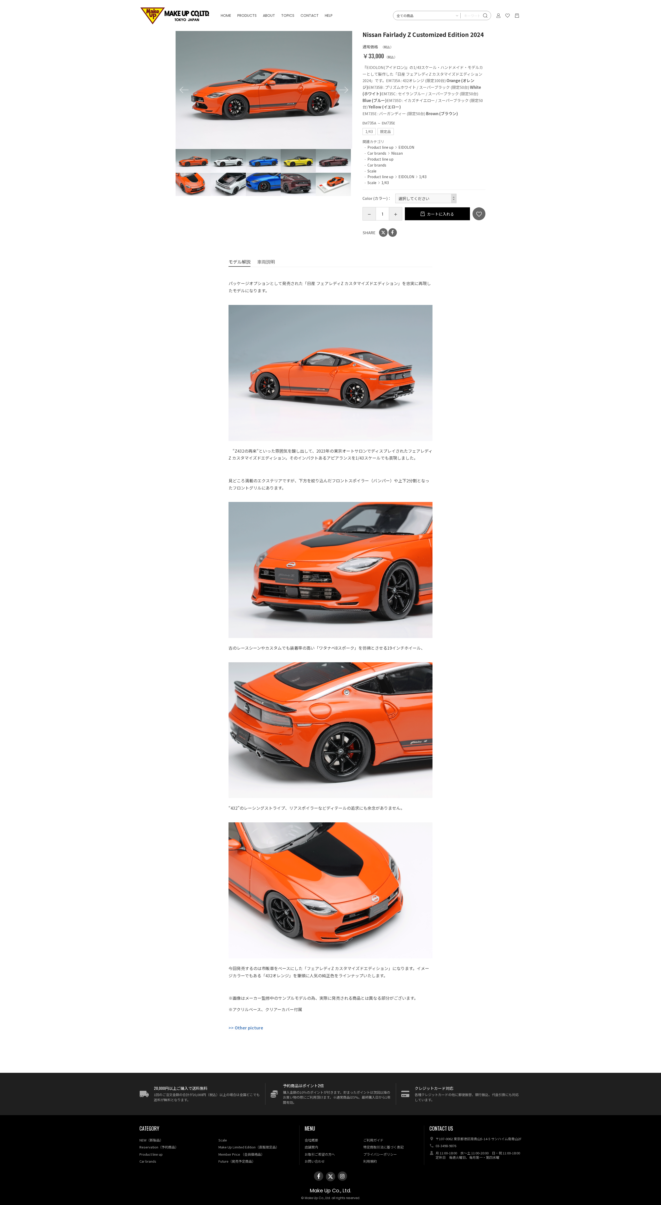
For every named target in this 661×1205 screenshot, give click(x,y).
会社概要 (311, 1140)
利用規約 (370, 1161)
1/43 (423, 176)
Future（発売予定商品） (236, 1161)
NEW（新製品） (151, 1140)
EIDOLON (406, 147)
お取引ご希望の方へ (320, 1154)
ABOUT (269, 15)
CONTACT (310, 15)
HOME (226, 15)
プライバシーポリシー (380, 1154)
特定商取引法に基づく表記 (383, 1147)
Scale (371, 171)
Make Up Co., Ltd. (330, 1190)
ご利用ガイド (373, 1140)
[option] (264, 90)
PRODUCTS (247, 15)
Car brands (376, 153)
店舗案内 (311, 1147)
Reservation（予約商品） (158, 1147)
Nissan (397, 153)
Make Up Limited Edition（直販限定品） (248, 1147)
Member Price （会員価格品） (241, 1154)
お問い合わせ (315, 1161)
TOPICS (287, 15)
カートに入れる (440, 214)
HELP (329, 15)
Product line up (380, 147)
